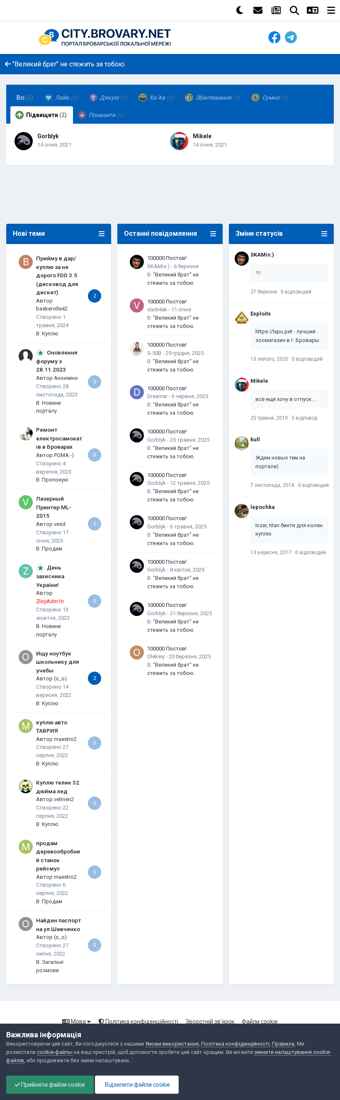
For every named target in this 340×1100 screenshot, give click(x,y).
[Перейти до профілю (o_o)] (26, 657)
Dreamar (157, 396)
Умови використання (172, 1044)
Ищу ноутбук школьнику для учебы (57, 662)
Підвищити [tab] (46, 115)
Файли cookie (260, 1021)
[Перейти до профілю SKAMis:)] (137, 262)
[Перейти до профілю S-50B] (137, 349)
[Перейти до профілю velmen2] (26, 786)
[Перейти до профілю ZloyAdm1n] (26, 571)
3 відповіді (304, 418)
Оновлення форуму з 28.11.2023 (57, 361)
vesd (60, 524)
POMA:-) (64, 455)
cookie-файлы (55, 1052)
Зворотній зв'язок (210, 1021)
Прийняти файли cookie (52, 1084)
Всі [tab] (25, 97)
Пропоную (55, 480)
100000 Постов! (167, 258)
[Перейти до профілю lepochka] (242, 511)
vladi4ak (157, 309)
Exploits (260, 313)
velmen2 (64, 799)
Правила (283, 1044)
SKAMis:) (158, 266)
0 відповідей (296, 292)
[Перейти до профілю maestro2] (26, 726)
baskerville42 (52, 309)
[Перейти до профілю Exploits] (242, 317)
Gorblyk (48, 136)
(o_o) (60, 678)
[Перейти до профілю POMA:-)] (26, 433)
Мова (78, 1021)
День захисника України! (50, 576)
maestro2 (65, 739)
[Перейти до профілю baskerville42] (26, 262)
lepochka (262, 507)
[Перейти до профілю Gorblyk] (24, 141)
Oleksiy (156, 656)
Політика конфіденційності (141, 1021)
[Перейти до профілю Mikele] (179, 141)
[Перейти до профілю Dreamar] (137, 392)
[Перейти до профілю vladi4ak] (137, 305)
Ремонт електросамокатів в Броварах (59, 438)
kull (255, 439)
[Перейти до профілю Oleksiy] (137, 652)
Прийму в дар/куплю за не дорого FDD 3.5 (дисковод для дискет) (57, 275)
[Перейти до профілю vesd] (26, 502)
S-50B (154, 353)
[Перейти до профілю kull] (242, 443)
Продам (52, 548)
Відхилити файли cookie (137, 1084)
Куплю (50, 333)
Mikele (202, 136)
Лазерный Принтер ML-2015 (53, 507)
